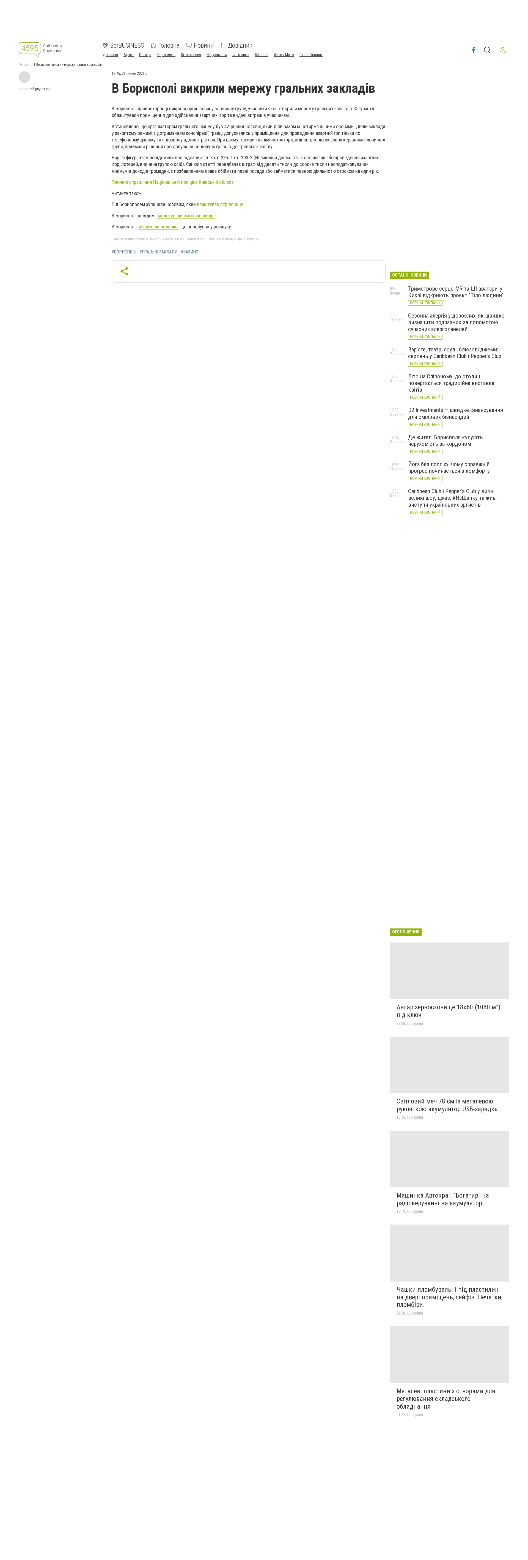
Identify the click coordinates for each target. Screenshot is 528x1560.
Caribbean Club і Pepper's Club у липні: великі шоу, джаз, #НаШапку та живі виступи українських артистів (452, 498)
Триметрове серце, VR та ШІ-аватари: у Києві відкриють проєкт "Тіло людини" (456, 292)
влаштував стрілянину (220, 204)
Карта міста (166, 55)
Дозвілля (110, 55)
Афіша (128, 55)
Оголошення (191, 55)
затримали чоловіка (158, 227)
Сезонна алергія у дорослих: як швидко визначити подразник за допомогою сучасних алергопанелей (456, 322)
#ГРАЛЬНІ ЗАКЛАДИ (158, 252)
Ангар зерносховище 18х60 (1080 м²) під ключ (449, 1011)
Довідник (240, 45)
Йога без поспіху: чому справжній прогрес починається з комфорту (449, 467)
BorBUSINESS (127, 45)
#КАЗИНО (189, 252)
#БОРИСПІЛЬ (124, 252)
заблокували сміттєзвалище (186, 215)
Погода (145, 55)
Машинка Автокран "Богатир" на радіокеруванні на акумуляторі (443, 1199)
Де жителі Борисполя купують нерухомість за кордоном (445, 440)
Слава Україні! (311, 55)
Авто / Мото (284, 55)
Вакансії (261, 55)
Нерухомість (217, 55)
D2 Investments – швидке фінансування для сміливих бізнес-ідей (455, 413)
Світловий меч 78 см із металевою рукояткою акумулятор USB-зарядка (447, 1105)
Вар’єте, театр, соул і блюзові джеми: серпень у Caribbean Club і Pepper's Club (454, 352)
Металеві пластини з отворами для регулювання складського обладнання (446, 1398)
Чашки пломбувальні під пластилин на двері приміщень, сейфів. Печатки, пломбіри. (449, 1297)
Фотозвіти (240, 55)
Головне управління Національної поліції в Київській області (173, 182)
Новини (204, 45)
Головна (169, 45)
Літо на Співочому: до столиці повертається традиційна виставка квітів (451, 383)
